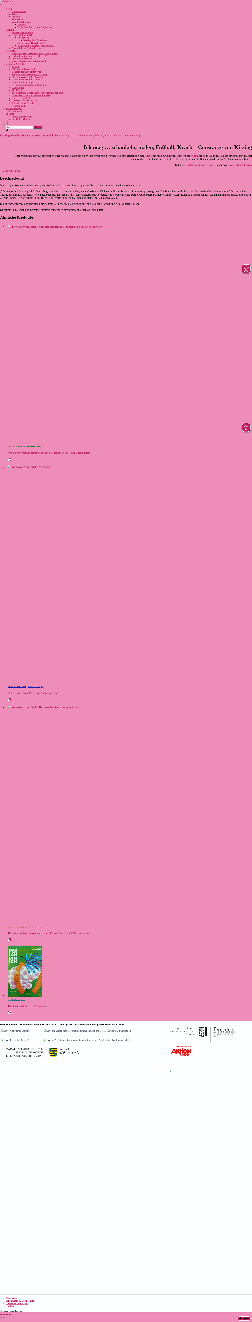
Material (22, 24)
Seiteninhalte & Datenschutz (20, 1301)
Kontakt (10, 1306)
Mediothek (17, 90)
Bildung (10, 30)
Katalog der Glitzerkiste (35, 40)
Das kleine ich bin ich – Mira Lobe (27, 1006)
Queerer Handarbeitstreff (24, 100)
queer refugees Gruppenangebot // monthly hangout (37, 93)
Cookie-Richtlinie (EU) (17, 1303)
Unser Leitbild (19, 11)
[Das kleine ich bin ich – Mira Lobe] (25, 995)
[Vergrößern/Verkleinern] (1, 1314)
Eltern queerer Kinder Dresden (27, 77)
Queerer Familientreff (22, 98)
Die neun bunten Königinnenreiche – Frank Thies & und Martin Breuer (48, 933)
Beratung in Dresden (22, 58)
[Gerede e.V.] (7, 1)
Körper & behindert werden (33, 927)
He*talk (15, 66)
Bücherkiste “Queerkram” (31, 43)
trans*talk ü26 (19, 106)
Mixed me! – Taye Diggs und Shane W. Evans (33, 692)
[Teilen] (7, 1314)
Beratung (10, 51)
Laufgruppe (18, 87)
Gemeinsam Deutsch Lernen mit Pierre (31, 95)
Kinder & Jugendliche (23, 35)
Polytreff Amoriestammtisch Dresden (30, 74)
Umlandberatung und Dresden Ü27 (29, 56)
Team (14, 14)
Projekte (16, 16)
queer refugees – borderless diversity (30, 61)
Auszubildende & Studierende (26, 48)
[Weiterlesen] (9, 459)
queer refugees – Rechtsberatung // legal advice (35, 53)
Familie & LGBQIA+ (35, 687)
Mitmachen (17, 19)
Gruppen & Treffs (15, 64)
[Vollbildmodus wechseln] (4, 1314)
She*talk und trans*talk (23, 69)
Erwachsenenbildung (22, 32)
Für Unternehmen (21, 119)
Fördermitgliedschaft (22, 116)
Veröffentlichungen (21, 22)
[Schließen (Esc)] (10, 1314)
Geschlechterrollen (15, 447)
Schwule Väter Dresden (23, 103)
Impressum (11, 1298)
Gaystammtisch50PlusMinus (26, 79)
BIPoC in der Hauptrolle (17, 687)
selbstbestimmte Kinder (44, 135)
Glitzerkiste (23, 37)
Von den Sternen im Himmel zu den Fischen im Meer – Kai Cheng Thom (49, 452)
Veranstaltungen (14, 108)
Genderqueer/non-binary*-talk (27, 72)
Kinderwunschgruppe (22, 82)
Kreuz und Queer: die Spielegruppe (29, 85)
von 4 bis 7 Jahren (241, 164)
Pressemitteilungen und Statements (35, 27)
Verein (9, 9)
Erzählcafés (17, 111)
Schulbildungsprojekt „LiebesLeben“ (36, 45)
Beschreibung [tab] (14, 170)
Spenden (10, 114)
